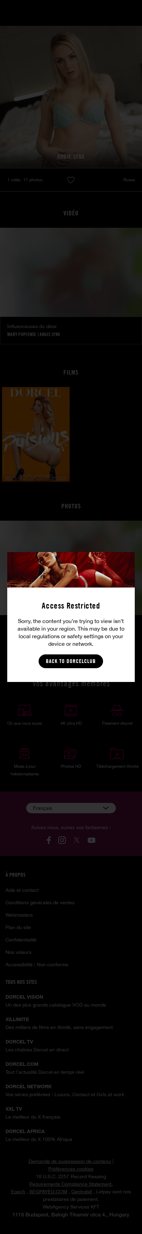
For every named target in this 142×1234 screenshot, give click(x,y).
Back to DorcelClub (71, 661)
